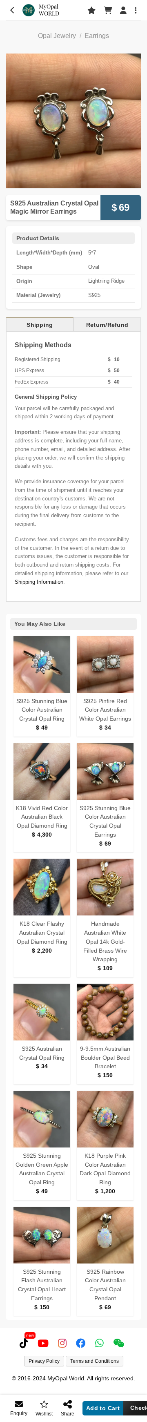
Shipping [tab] (40, 324)
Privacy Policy (44, 1361)
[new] (25, 1343)
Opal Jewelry (57, 35)
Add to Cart (103, 1408)
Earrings (97, 35)
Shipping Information (39, 582)
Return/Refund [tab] (107, 324)
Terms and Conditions (94, 1361)
